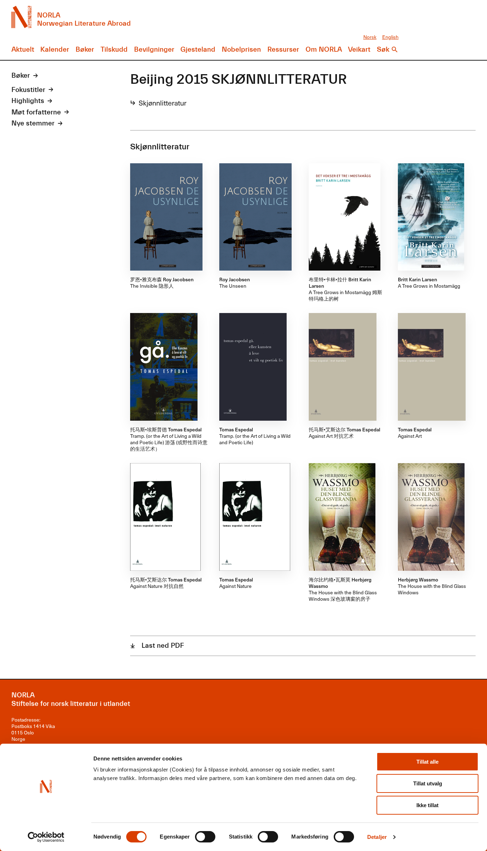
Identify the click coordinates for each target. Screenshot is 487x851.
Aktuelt (22, 49)
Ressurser (283, 49)
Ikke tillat (427, 805)
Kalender (54, 49)
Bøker (85, 49)
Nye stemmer (33, 123)
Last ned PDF (163, 646)
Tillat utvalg (427, 783)
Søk (383, 49)
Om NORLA (324, 49)
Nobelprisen (241, 49)
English (390, 37)
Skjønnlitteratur (162, 103)
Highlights (27, 101)
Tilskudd (114, 49)
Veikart (359, 49)
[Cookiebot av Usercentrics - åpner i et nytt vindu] (46, 837)
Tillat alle (427, 762)
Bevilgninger (154, 49)
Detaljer (377, 837)
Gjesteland (197, 49)
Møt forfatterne (36, 112)
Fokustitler (28, 90)
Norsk (369, 37)
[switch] (205, 836)
